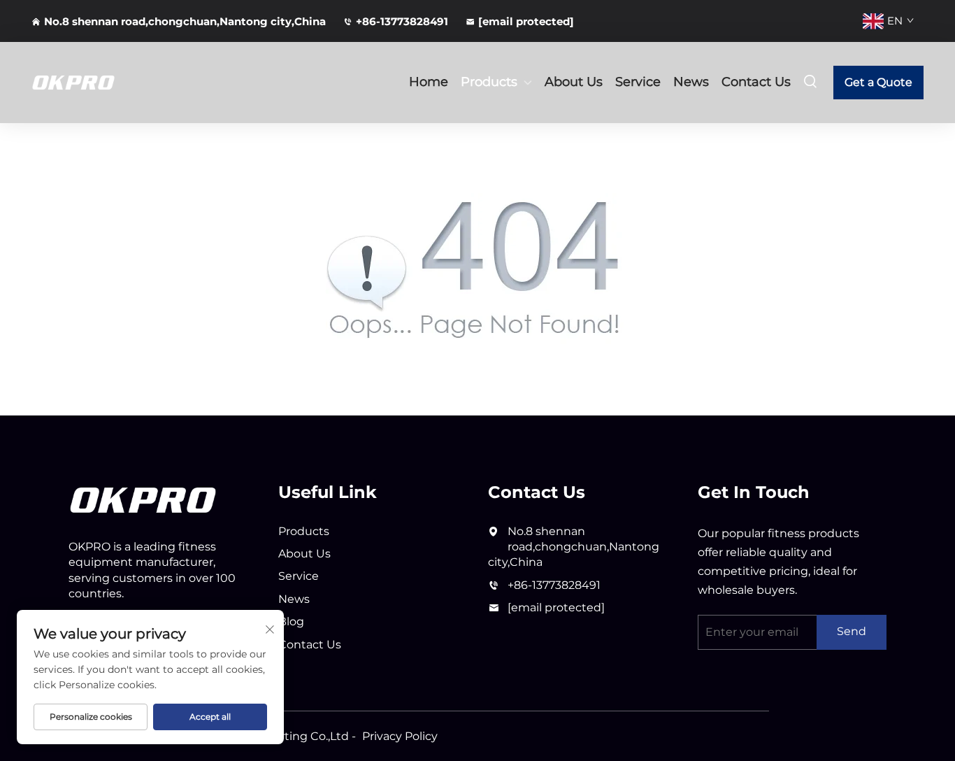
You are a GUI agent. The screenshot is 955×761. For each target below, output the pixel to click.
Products (489, 82)
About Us (574, 82)
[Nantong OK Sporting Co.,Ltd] (97, 82)
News (691, 82)
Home (428, 82)
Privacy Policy (400, 736)
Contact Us (756, 82)
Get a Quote (878, 82)
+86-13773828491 (402, 21)
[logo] (143, 499)
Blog (291, 621)
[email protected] (556, 607)
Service (638, 82)
